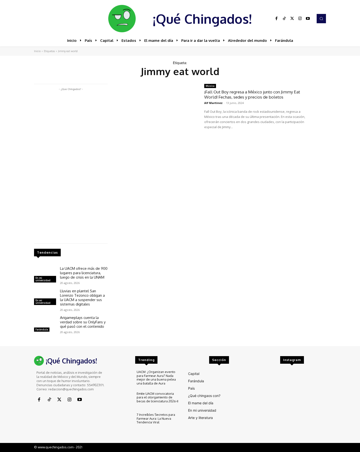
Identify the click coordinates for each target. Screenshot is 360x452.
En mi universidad (43, 279)
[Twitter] (292, 19)
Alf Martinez (213, 103)
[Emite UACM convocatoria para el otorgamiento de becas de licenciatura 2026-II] (122, 400)
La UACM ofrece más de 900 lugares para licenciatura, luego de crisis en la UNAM (84, 273)
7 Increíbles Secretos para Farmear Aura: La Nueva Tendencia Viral (156, 418)
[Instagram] (300, 19)
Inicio (37, 51)
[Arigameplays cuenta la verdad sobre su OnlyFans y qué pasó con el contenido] (45, 324)
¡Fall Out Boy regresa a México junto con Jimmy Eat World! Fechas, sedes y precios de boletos (252, 94)
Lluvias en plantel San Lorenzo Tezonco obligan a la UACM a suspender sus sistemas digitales (82, 297)
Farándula (42, 329)
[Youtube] (308, 19)
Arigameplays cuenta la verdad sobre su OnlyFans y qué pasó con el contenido (83, 322)
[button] (321, 18)
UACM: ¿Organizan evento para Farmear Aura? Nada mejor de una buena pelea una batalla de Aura (156, 377)
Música (210, 86)
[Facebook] (276, 19)
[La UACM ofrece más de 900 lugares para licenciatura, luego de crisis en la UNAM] (45, 275)
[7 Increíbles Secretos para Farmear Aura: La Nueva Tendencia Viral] (122, 421)
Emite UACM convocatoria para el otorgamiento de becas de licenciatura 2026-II (157, 397)
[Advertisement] (71, 165)
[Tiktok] (284, 19)
